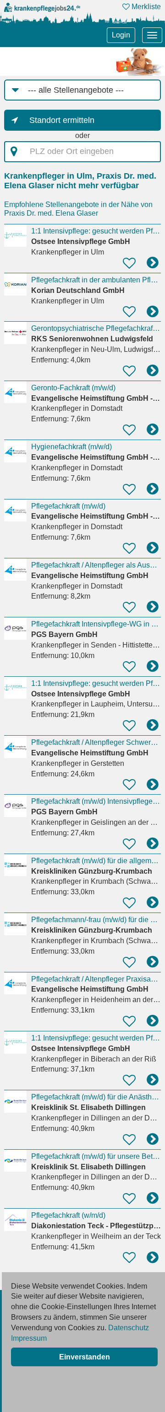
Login (121, 35)
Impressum (29, 1338)
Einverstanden (84, 1357)
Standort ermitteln (61, 120)
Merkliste (145, 7)
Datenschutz (128, 1328)
